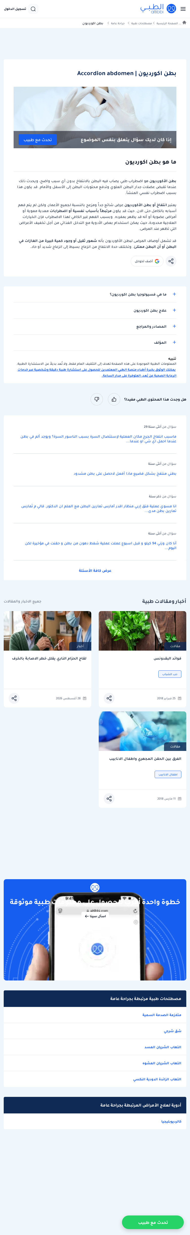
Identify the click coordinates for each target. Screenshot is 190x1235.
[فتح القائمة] (181, 9)
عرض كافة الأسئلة (95, 571)
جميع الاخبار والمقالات (22, 601)
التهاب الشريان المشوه (161, 1063)
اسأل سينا (98, 916)
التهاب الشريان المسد (162, 1047)
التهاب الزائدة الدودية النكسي (157, 1079)
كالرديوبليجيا (171, 1121)
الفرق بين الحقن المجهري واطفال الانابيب (145, 759)
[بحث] (33, 9)
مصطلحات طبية (141, 23)
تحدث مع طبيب (38, 140)
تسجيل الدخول (15, 8)
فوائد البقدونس (167, 658)
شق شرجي (172, 1031)
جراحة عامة (118, 23)
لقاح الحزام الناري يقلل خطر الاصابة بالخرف (49, 658)
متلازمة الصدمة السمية (161, 1015)
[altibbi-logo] (158, 9)
